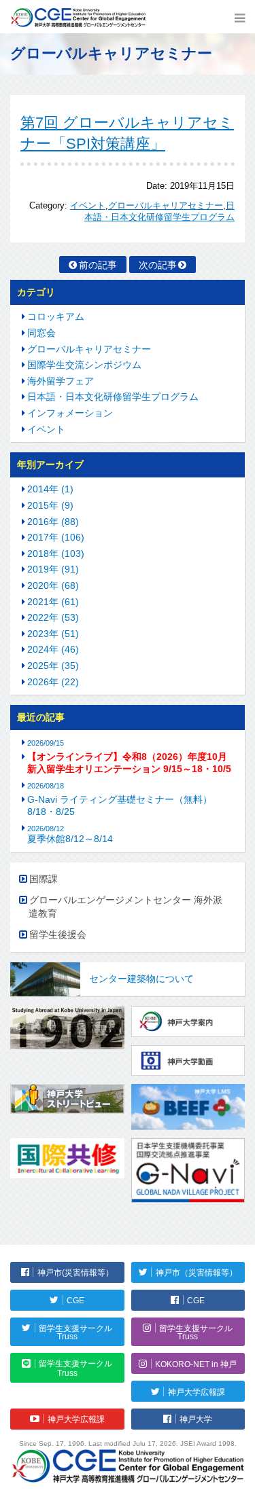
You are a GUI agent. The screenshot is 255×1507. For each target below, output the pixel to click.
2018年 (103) (55, 553)
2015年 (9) (50, 505)
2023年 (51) (53, 633)
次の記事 (158, 264)
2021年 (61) (53, 601)
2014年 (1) (50, 489)
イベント (87, 206)
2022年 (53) (53, 617)
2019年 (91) (53, 569)
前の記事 (98, 264)
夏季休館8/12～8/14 (70, 834)
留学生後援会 (57, 934)
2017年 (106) (55, 537)
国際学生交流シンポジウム (84, 364)
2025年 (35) (53, 665)
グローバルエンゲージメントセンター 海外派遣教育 (125, 906)
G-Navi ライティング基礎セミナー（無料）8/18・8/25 (119, 805)
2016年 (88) (53, 521)
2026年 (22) (53, 681)
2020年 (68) (53, 585)
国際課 (43, 878)
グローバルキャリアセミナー (165, 206)
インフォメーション (70, 412)
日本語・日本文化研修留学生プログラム (113, 396)
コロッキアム (55, 316)
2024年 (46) (53, 649)
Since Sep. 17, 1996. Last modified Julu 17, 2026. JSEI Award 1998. (128, 1443)
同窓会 (41, 332)
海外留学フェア (60, 381)
